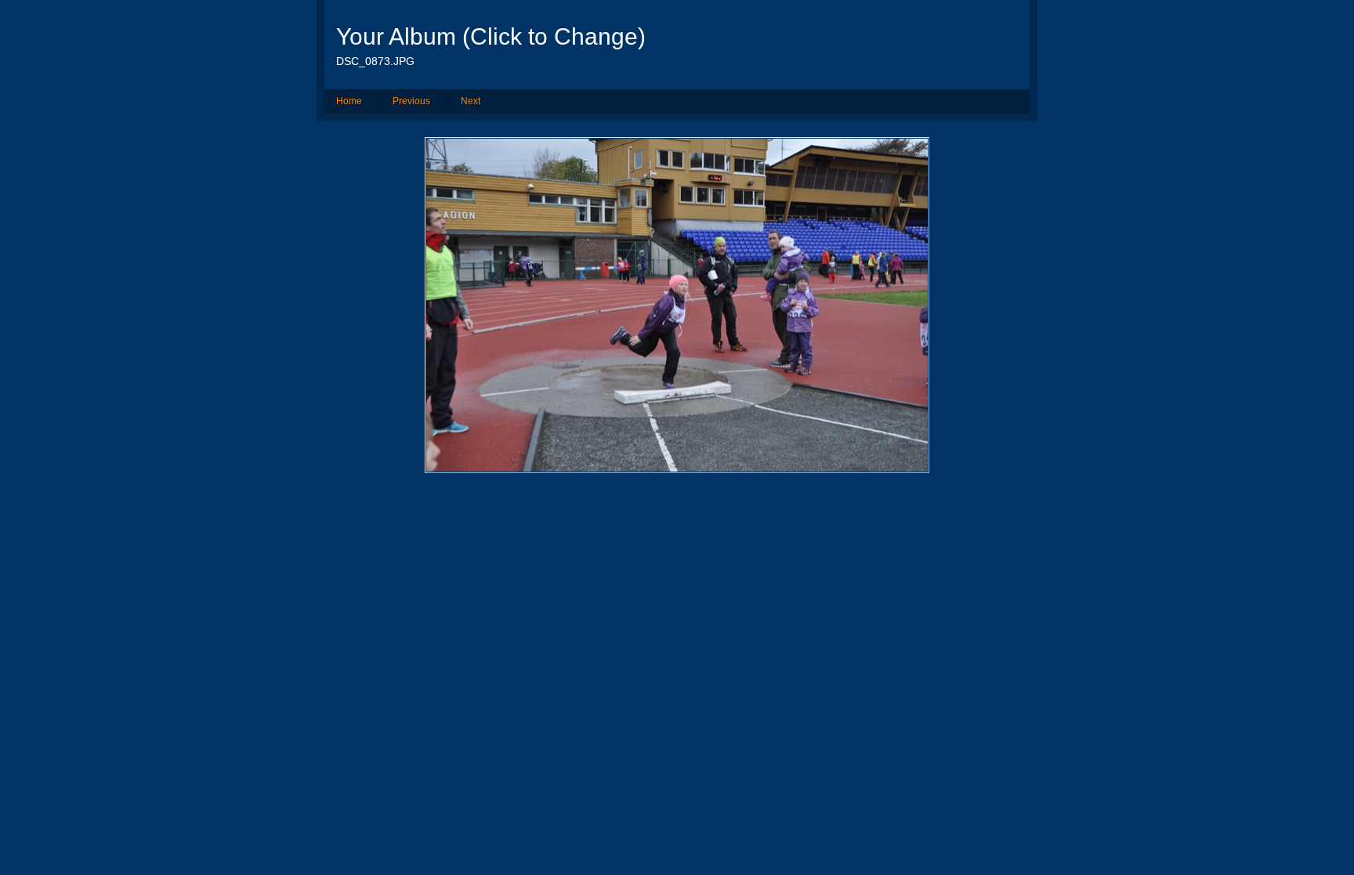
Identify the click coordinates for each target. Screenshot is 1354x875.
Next (470, 101)
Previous (411, 101)
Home (349, 101)
